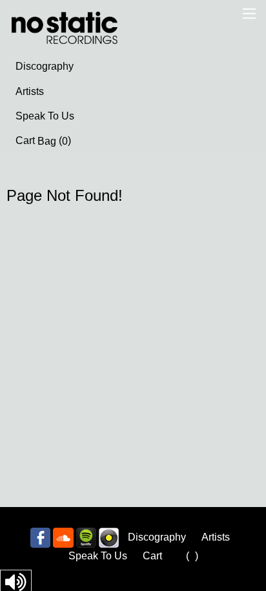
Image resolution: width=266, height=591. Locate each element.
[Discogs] (109, 537)
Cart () (43, 141)
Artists (29, 91)
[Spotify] (86, 537)
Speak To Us (44, 115)
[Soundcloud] (63, 537)
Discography (44, 66)
